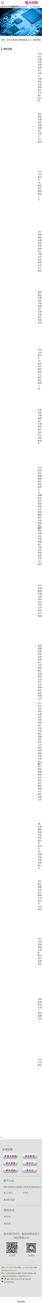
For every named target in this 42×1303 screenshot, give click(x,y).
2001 (40, 1059)
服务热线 (7, 1223)
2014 (40, 585)
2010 (40, 938)
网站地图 (21, 1301)
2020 (40, 53)
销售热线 (7, 1216)
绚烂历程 (37, 40)
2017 (40, 231)
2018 (40, 171)
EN (38, 6)
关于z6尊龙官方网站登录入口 (19, 40)
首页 (3, 40)
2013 (40, 703)
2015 (40, 467)
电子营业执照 (9, 1282)
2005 (40, 999)
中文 (35, 6)
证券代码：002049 (19, 6)
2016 (40, 349)
